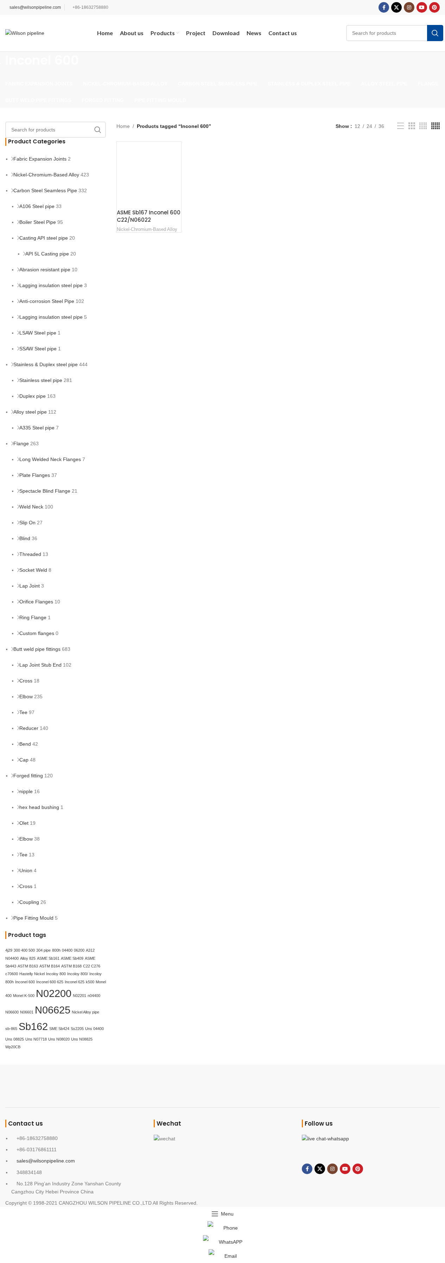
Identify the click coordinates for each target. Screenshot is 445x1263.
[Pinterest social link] (434, 7)
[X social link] (396, 7)
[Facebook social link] (384, 7)
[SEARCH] (435, 33)
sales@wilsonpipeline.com (35, 7)
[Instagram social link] (409, 7)
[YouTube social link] (422, 7)
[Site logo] (24, 32)
